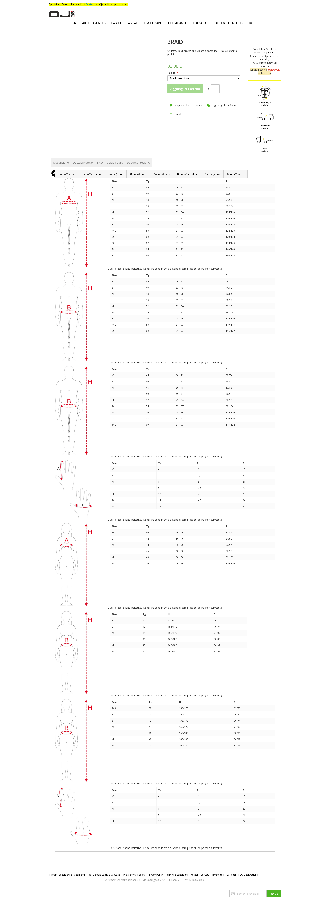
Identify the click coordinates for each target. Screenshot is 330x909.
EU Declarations (249, 874)
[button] (185, 105)
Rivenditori (218, 874)
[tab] (66, 174)
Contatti (205, 874)
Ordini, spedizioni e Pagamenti (68, 874)
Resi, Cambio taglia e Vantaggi (103, 874)
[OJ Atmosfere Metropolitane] (62, 14)
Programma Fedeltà (134, 874)
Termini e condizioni (177, 874)
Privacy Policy (155, 874)
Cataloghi (232, 874)
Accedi (194, 874)
